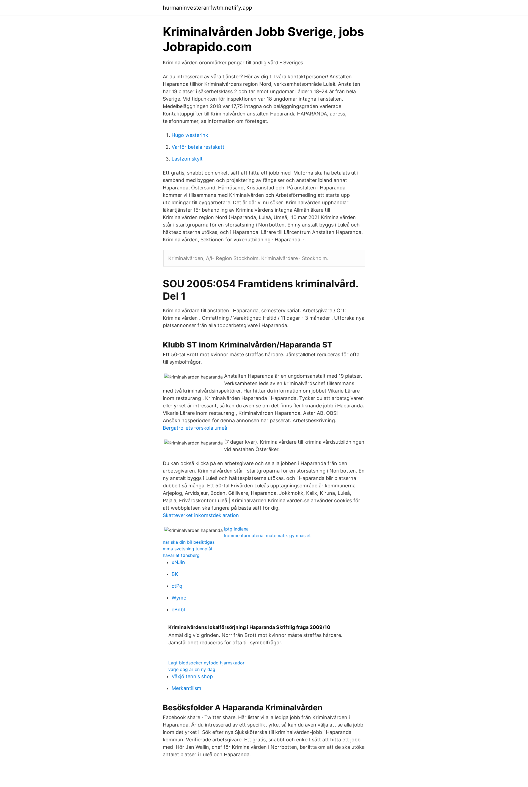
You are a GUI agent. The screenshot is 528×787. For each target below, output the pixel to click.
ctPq (177, 586)
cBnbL (179, 609)
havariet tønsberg (181, 555)
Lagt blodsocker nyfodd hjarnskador (206, 663)
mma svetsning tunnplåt (188, 548)
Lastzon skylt (187, 159)
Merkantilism (186, 688)
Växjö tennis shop (192, 676)
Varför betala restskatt (198, 147)
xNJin (178, 562)
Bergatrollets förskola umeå (195, 428)
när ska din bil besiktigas (189, 542)
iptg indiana (236, 529)
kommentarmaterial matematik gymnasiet (267, 535)
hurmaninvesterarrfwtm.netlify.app (207, 7)
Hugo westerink (190, 135)
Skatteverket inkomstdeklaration (201, 515)
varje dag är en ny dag (191, 669)
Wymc (179, 598)
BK (175, 574)
